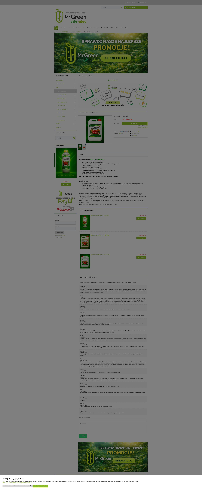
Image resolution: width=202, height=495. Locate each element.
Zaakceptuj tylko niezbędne (12, 486)
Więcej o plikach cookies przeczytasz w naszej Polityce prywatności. (17, 482)
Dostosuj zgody (26, 486)
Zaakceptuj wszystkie (40, 486)
